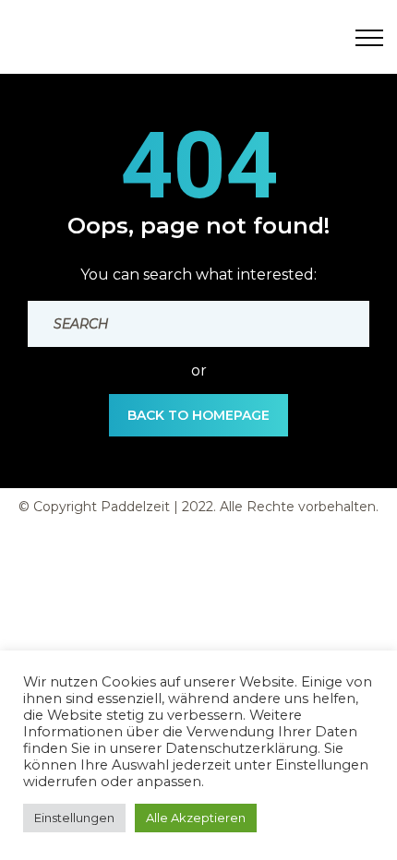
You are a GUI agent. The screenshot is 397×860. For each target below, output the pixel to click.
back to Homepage (198, 415)
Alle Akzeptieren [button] (196, 817)
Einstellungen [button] (74, 817)
